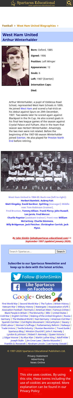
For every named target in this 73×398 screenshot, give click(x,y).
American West (43, 309)
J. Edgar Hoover (11, 337)
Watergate (40, 306)
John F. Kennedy (54, 331)
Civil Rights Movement (32, 322)
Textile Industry (25, 328)
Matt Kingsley (13, 203)
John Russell (61, 210)
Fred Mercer (43, 214)
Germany (5, 319)
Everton (21, 137)
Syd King (43, 203)
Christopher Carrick (52, 224)
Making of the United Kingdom (46, 315)
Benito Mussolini (51, 340)
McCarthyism (53, 322)
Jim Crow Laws (33, 340)
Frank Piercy (46, 210)
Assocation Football (12, 309)
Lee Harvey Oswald (57, 343)
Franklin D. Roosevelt (15, 343)
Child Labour (7, 325)
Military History (25, 306)
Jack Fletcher (32, 224)
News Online (37, 362)
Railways (65, 325)
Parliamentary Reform (48, 325)
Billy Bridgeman (15, 224)
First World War (10, 303)
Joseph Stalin (17, 340)
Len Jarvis (29, 214)
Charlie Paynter (16, 217)
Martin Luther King (45, 337)
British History (61, 303)
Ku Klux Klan (27, 337)
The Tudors (46, 303)
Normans (29, 309)
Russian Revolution (45, 328)
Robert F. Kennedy (37, 334)
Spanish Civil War (10, 322)
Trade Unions (8, 328)
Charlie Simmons (43, 221)
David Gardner (30, 203)
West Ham (26, 108)
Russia (67, 315)
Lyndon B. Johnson (16, 334)
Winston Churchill (35, 331)
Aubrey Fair (47, 200)
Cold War (5, 315)
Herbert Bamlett (30, 200)
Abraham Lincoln (36, 343)
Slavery (65, 322)
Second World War (29, 303)
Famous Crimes (61, 309)
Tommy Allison (30, 210)
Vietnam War (8, 306)
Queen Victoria (56, 334)
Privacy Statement (38, 356)
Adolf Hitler (62, 337)
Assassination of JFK (58, 306)
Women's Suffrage (25, 325)
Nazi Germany (42, 319)
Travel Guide (63, 328)
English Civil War (20, 315)
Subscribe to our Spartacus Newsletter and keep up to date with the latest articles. (37, 265)
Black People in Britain (16, 312)
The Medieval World (23, 319)
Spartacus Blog (16, 331)
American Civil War (60, 319)
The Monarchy (36, 312)
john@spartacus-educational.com (49, 238)
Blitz (48, 312)
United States (59, 312)
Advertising (37, 359)
